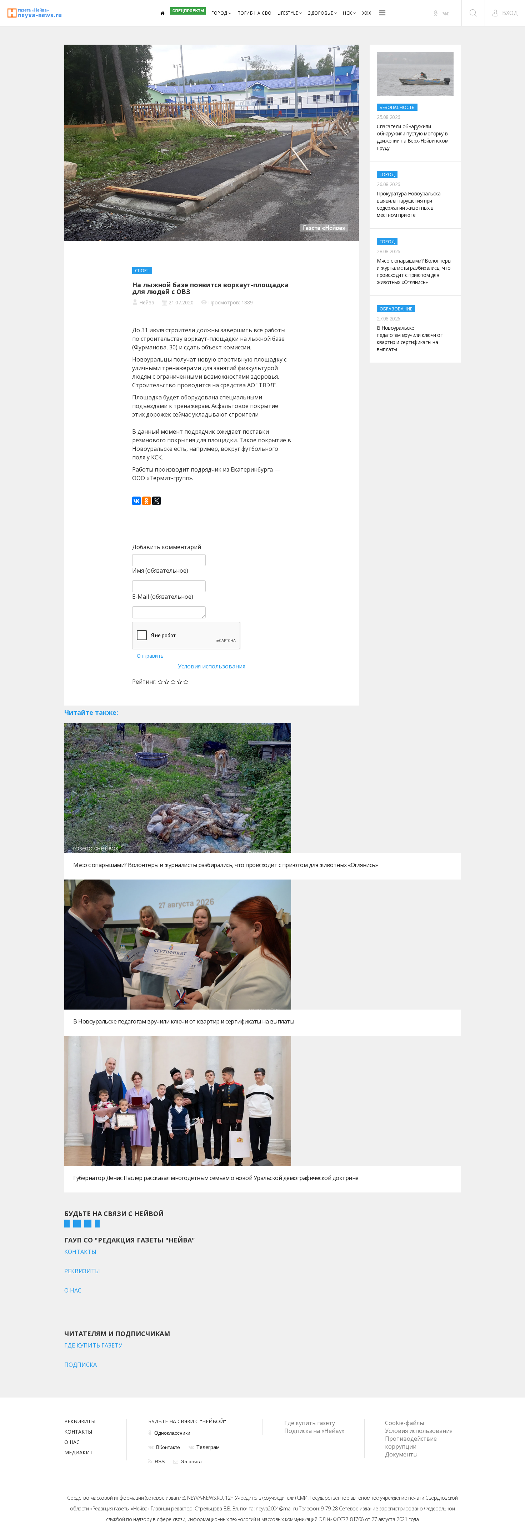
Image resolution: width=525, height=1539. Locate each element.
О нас (72, 1442)
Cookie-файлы (404, 1423)
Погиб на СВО (255, 13)
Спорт (142, 271)
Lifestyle (288, 13)
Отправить (150, 655)
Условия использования (211, 666)
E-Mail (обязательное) (162, 597)
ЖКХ (366, 13)
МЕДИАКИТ (78, 1453)
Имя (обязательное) (160, 570)
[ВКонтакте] (136, 501)
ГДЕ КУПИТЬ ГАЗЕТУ (93, 1345)
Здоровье (320, 13)
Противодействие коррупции (411, 1442)
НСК (347, 13)
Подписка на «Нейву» (314, 1431)
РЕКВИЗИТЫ (82, 1271)
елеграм (208, 1447)
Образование (396, 309)
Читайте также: (91, 712)
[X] (156, 501)
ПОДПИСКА (80, 1365)
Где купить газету (309, 1423)
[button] (505, 13)
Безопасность (397, 107)
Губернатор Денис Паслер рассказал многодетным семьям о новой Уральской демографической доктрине (216, 1178)
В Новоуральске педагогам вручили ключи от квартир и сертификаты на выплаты (183, 1021)
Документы (401, 1454)
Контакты (78, 1432)
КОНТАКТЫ (80, 1252)
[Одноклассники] (146, 501)
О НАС (72, 1290)
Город (219, 13)
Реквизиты (79, 1422)
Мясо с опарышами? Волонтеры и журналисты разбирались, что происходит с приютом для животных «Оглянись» (225, 865)
